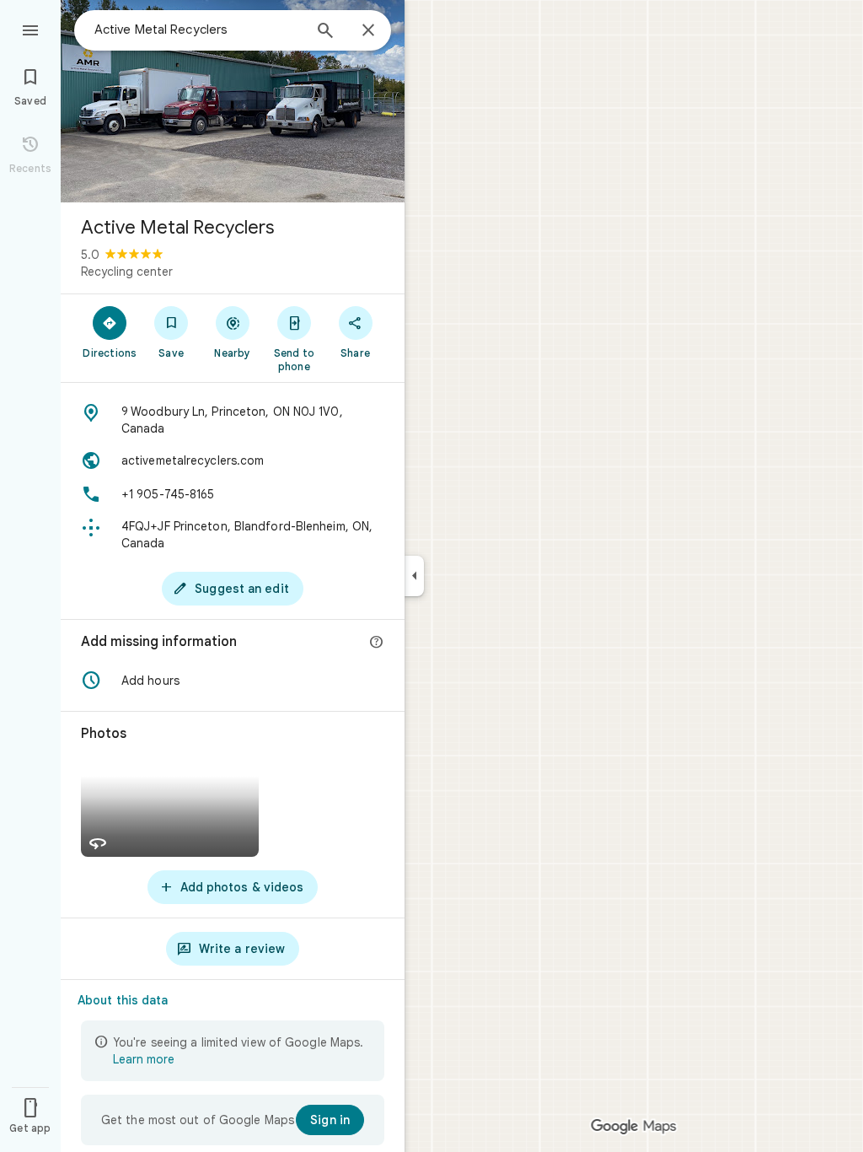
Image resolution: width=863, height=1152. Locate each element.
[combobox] (198, 29)
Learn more (143, 1059)
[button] (233, 680)
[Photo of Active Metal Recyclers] (233, 101)
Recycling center (127, 271)
